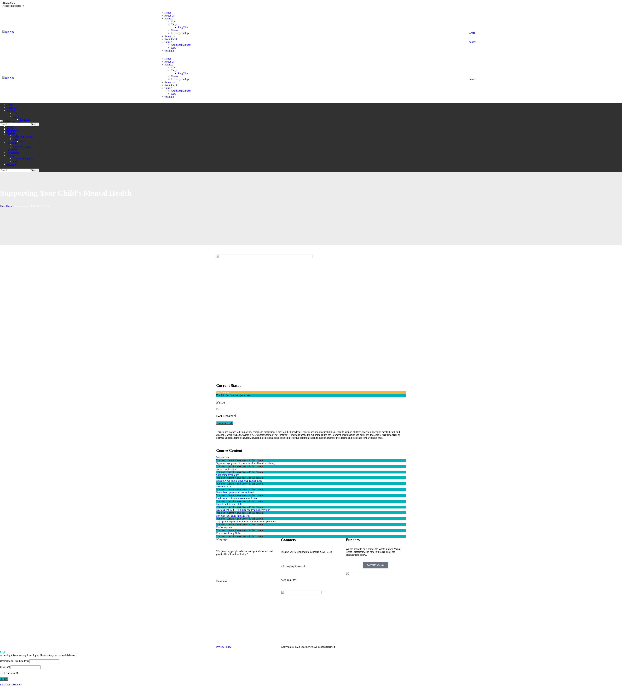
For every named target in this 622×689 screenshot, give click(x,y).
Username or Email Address (14, 661)
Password (5, 667)
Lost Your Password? (11, 684)
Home (3, 206)
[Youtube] (334, 4)
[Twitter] (326, 4)
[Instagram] (350, 4)
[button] (544, 28)
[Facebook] (317, 4)
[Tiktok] (238, 565)
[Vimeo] (246, 565)
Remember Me (11, 673)
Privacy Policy (223, 646)
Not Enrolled (223, 392)
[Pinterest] (342, 4)
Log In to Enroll (225, 423)
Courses (9, 206)
